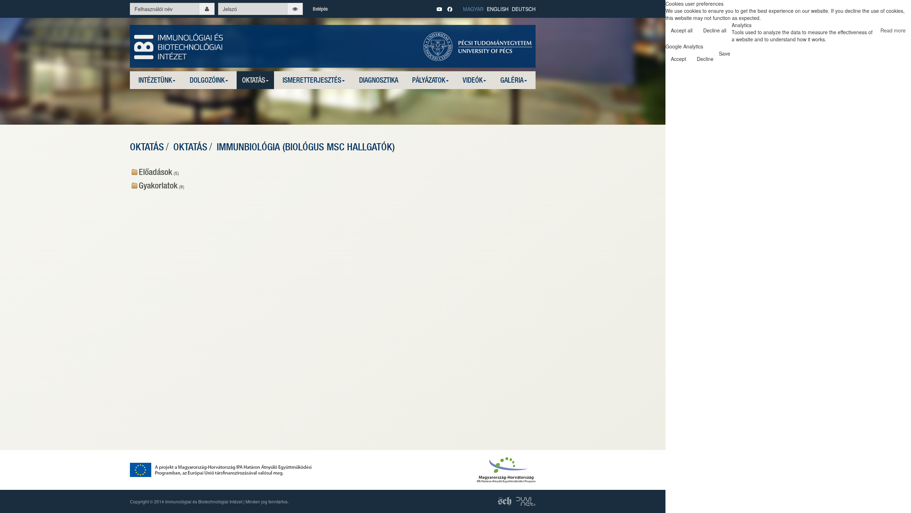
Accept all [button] (682, 30)
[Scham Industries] (505, 500)
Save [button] (724, 53)
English (498, 8)
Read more (893, 30)
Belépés (320, 9)
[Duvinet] (526, 500)
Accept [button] (678, 58)
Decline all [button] (714, 30)
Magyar (473, 8)
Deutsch (524, 8)
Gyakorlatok (158, 185)
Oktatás (253, 80)
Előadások (155, 172)
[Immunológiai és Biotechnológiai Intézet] (179, 45)
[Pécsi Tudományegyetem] (478, 45)
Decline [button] (705, 58)
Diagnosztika (378, 80)
